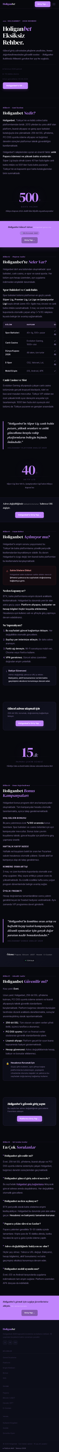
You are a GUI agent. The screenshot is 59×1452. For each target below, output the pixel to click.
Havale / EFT (8, 1403)
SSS (4, 1378)
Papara (6, 1393)
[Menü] (54, 4)
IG (10, 1342)
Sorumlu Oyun (9, 1433)
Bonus (5, 1373)
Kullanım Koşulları (10, 1423)
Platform (6, 1363)
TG (15, 1342)
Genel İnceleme (9, 1357)
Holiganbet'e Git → (15, 85)
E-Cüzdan (7, 1408)
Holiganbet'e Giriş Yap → (29, 515)
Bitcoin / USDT (9, 1398)
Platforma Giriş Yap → (30, 1119)
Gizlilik (5, 1428)
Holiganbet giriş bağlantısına (30, 1184)
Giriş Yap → (42, 4)
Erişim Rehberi (9, 1368)
